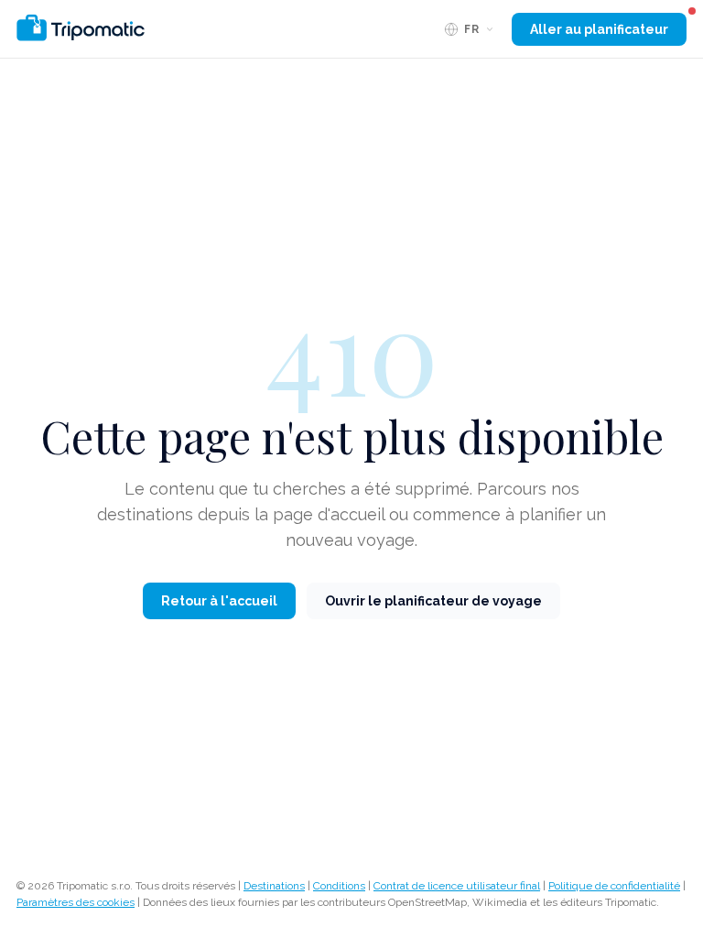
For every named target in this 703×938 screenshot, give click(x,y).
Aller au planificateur (599, 29)
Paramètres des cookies (75, 902)
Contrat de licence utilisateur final (456, 885)
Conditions (339, 885)
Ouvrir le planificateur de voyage (433, 601)
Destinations (274, 885)
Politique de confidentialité (614, 885)
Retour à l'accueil (219, 601)
